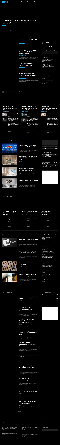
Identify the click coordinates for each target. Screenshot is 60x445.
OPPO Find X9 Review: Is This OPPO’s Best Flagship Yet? (13, 129)
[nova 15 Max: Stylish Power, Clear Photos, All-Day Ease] (9, 405)
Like (56, 140)
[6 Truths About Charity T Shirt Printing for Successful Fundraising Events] (9, 77)
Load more (19, 411)
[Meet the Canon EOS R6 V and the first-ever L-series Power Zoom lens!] (10, 207)
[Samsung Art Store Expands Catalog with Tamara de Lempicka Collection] (9, 183)
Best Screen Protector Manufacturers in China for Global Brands (48, 271)
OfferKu (43, 158)
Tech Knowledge (21, 43)
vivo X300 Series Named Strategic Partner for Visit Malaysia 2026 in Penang (13, 224)
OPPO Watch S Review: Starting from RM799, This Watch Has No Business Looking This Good (32, 119)
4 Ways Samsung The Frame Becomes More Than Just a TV (27, 169)
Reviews (4, 111)
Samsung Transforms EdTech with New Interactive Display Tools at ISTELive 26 (28, 367)
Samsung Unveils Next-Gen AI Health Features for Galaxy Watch (28, 275)
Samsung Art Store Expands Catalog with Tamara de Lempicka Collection (28, 181)
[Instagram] (53, 2)
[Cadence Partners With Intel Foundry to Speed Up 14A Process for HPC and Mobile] (56, 61)
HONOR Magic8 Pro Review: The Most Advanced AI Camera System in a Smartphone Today (32, 129)
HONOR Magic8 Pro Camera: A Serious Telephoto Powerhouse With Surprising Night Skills (52, 129)
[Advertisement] (50, 177)
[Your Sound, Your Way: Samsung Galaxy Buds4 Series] (9, 266)
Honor (42, 111)
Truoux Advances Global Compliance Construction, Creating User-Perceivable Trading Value (28, 63)
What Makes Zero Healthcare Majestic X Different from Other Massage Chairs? (47, 71)
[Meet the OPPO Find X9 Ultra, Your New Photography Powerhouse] (49, 207)
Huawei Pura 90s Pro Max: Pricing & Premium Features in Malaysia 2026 (28, 390)
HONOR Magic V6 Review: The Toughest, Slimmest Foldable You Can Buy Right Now (49, 108)
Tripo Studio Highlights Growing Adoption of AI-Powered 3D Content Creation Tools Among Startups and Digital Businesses (50, 155)
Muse (42, 154)
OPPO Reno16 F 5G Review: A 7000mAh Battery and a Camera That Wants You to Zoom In (29, 108)
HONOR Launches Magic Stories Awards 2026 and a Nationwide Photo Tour (29, 213)
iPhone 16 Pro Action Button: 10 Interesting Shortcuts (9, 433)
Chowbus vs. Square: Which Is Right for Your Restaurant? (19, 21)
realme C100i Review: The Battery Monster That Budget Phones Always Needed (13, 114)
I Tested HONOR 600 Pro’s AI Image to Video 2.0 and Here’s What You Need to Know (13, 124)
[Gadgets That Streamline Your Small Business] (56, 275)
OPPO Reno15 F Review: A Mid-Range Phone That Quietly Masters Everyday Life (52, 124)
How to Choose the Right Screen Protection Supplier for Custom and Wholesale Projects (28, 52)
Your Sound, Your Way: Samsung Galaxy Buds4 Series (27, 263)
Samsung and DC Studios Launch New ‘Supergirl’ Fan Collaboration (27, 146)
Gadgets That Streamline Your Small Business (28, 356)
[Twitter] (55, 2)
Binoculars (43, 165)
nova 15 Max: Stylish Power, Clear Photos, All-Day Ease (27, 402)
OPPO (23, 111)
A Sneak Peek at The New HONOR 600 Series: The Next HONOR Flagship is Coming (32, 124)
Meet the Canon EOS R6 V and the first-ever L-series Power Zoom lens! (10, 213)
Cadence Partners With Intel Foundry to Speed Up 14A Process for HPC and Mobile (47, 60)
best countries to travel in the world (47, 162)
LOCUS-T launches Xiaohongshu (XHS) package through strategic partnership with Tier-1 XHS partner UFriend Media (47, 81)
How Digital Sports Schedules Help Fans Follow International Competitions (47, 262)
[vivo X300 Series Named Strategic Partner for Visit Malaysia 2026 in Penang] (4, 224)
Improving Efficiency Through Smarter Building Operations (47, 280)
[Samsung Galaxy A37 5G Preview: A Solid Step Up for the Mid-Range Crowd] (43, 120)
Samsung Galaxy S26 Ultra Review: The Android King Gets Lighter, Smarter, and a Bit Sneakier (13, 119)
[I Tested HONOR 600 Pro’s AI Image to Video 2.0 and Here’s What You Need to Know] (4, 125)
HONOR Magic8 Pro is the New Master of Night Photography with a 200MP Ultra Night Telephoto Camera (52, 224)
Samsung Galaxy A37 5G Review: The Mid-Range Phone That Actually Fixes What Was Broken (32, 114)
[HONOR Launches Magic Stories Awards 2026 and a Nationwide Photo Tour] (30, 207)
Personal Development (22, 78)
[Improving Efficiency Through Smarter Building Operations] (56, 280)
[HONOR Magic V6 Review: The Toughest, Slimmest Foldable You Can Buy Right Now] (49, 103)
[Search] (57, 39)
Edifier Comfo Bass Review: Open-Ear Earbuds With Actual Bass (10, 108)
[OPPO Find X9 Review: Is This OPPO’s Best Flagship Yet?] (4, 130)
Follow (56, 142)
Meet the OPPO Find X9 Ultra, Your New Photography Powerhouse (48, 213)
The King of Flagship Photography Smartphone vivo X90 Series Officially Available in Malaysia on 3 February (9, 428)
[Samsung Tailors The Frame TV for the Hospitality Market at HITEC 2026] (9, 160)
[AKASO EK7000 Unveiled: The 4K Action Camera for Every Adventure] (43, 219)
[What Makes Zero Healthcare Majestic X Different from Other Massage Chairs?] (56, 72)
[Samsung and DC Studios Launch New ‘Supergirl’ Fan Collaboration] (9, 148)
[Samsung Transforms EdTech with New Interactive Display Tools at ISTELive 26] (9, 370)
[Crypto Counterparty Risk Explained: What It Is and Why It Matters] (9, 43)
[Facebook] (51, 2)
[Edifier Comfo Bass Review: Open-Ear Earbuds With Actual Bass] (10, 103)
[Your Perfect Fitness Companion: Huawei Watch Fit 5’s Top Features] (9, 254)
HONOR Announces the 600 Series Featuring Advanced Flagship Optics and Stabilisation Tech (13, 218)
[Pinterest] (57, 2)
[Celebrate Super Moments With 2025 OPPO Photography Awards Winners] (24, 219)
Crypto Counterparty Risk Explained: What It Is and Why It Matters (28, 40)
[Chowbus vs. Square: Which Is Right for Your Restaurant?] (30, 17)
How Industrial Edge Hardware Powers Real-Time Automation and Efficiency (47, 266)
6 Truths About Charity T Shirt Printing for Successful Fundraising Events (28, 75)
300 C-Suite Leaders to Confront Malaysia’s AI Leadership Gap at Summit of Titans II (47, 76)
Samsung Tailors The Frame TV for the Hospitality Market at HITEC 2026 (28, 157)
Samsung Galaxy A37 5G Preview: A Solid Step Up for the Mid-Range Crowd (52, 119)
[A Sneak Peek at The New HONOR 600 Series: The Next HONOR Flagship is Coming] (24, 125)
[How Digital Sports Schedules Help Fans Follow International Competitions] (56, 262)
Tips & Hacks (4, 25)
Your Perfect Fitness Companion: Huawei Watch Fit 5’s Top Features (28, 252)
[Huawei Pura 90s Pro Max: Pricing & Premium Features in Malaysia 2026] (9, 393)
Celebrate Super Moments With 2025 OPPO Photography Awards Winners (32, 218)
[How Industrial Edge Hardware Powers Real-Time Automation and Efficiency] (56, 266)
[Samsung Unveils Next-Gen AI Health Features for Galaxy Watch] (9, 277)
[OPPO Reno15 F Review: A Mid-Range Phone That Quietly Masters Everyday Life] (43, 125)
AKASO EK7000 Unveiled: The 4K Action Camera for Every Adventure (52, 218)
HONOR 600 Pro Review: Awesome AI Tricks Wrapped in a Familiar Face (52, 114)
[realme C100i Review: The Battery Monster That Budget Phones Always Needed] (4, 114)
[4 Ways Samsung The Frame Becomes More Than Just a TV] (9, 171)
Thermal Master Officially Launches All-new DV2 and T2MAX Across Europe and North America (50, 166)
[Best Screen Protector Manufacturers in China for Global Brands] (56, 271)
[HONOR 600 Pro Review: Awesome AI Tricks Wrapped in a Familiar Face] (43, 114)
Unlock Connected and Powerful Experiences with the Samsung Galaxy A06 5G (9, 424)
